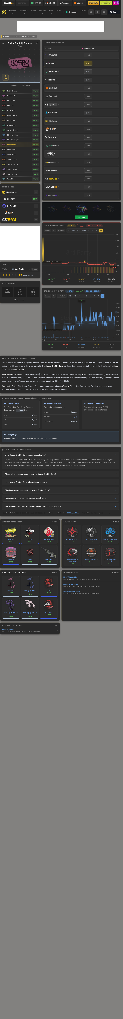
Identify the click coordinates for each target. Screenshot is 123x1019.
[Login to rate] (3, 275)
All (101, 230)
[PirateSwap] (106, 3)
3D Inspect (72, 12)
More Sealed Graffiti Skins (14, 573)
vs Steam (61, 230)
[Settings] (104, 12)
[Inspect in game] (37, 43)
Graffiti (14, 36)
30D (73, 230)
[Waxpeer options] (65, 3)
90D (78, 230)
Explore (83, 11)
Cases (33, 11)
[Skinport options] (51, 3)
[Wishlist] (97, 12)
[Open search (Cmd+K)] (91, 12)
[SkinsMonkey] (93, 3)
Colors (58, 11)
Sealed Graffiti (24, 36)
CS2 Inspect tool (73, 513)
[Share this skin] (3, 43)
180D (84, 230)
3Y (92, 230)
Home (7, 36)
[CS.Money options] (22, 3)
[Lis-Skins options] (79, 3)
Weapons (12, 11)
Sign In (115, 12)
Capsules (42, 11)
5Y (97, 230)
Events (47, 230)
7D (68, 230)
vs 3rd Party (62, 296)
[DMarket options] (36, 3)
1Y (88, 230)
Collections (24, 11)
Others (51, 11)
